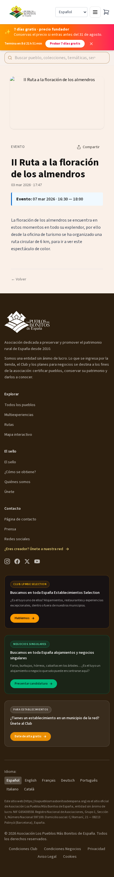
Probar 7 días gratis (65, 43)
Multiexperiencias (18, 415)
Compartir (91, 147)
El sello (10, 462)
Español (13, 780)
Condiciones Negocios (62, 849)
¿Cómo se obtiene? (20, 472)
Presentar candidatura (31, 683)
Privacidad (96, 849)
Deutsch (68, 780)
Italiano (13, 789)
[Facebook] (17, 561)
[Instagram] (7, 561)
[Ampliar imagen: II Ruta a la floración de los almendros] (57, 102)
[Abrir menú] (95, 12)
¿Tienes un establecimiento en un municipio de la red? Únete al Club (54, 720)
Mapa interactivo (18, 434)
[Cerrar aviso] (91, 43)
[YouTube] (37, 561)
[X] (27, 561)
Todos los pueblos (19, 405)
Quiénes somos (17, 482)
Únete (9, 492)
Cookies (70, 856)
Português (89, 780)
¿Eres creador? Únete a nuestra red (33, 549)
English (31, 780)
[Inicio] (23, 12)
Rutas (9, 425)
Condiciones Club (23, 849)
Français (49, 780)
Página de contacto (20, 519)
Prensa (10, 529)
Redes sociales (17, 539)
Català (29, 789)
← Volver (18, 279)
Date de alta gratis (28, 736)
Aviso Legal (47, 856)
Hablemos (22, 618)
